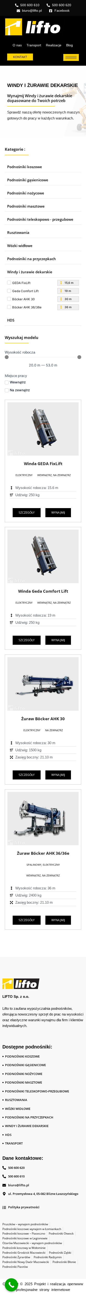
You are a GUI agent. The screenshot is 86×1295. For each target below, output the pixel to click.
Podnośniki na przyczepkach (31, 258)
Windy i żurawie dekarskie (29, 271)
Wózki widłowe (19, 245)
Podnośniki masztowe (26, 206)
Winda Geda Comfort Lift (43, 591)
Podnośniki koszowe (24, 166)
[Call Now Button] (11, 1284)
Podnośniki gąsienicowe (27, 179)
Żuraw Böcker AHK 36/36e (43, 853)
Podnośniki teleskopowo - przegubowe (40, 219)
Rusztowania (18, 232)
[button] (24, 475)
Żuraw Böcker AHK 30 (43, 718)
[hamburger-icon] (71, 57)
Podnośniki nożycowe (25, 193)
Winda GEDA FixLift (43, 463)
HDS (10, 320)
